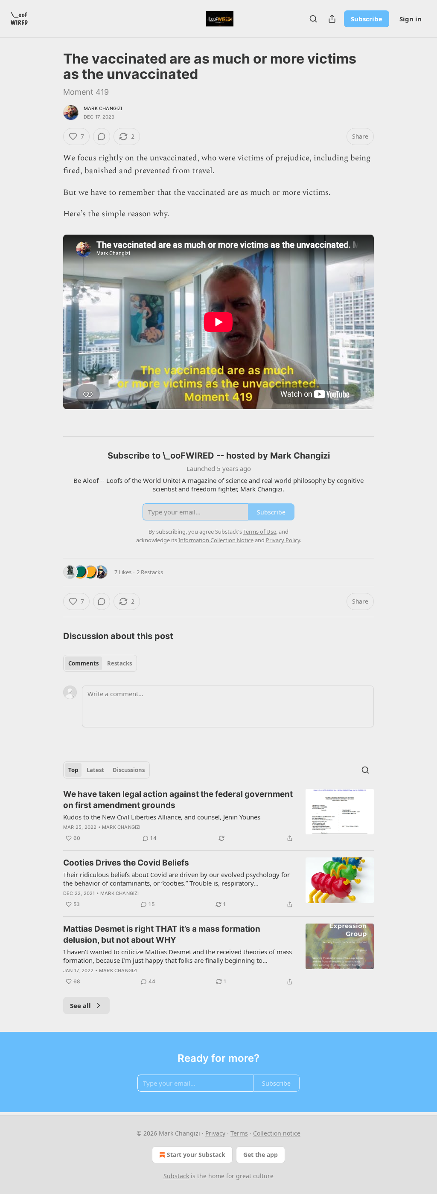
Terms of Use (259, 531)
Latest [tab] (95, 770)
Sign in (410, 19)
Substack (176, 1176)
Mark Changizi (103, 108)
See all (80, 1005)
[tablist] (100, 663)
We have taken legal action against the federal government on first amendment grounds (178, 799)
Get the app (260, 1154)
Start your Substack (196, 1154)
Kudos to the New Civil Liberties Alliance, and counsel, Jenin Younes (161, 817)
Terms (239, 1133)
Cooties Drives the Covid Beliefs (126, 863)
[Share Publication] (332, 18)
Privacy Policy (283, 540)
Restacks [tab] (119, 663)
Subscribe (366, 19)
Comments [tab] (83, 663)
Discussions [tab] (129, 770)
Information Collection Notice (215, 540)
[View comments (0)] (101, 136)
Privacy (215, 1133)
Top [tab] (73, 770)
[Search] (313, 18)
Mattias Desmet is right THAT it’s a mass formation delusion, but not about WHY (161, 934)
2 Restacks (150, 572)
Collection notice (276, 1133)
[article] (218, 816)
